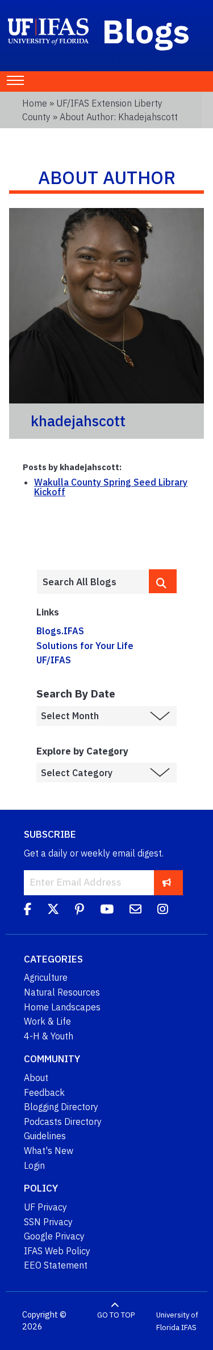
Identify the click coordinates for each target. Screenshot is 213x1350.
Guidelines (45, 1135)
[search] (163, 581)
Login (34, 1165)
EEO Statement (55, 1265)
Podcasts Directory (63, 1121)
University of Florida (177, 1321)
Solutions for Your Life (84, 645)
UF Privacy (45, 1207)
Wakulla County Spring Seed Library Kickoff (110, 487)
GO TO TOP (116, 1315)
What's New (48, 1150)
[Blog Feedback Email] (135, 911)
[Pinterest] (79, 911)
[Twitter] (53, 911)
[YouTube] (107, 911)
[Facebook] (27, 911)
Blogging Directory (61, 1106)
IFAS (189, 1327)
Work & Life (47, 1021)
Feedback (44, 1092)
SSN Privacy (48, 1221)
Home (34, 103)
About (36, 1077)
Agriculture (46, 977)
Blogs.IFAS (60, 631)
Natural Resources (62, 992)
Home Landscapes (62, 1007)
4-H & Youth (48, 1036)
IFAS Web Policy (57, 1251)
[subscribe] (166, 882)
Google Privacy (54, 1236)
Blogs (146, 30)
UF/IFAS (53, 660)
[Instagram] (162, 911)
